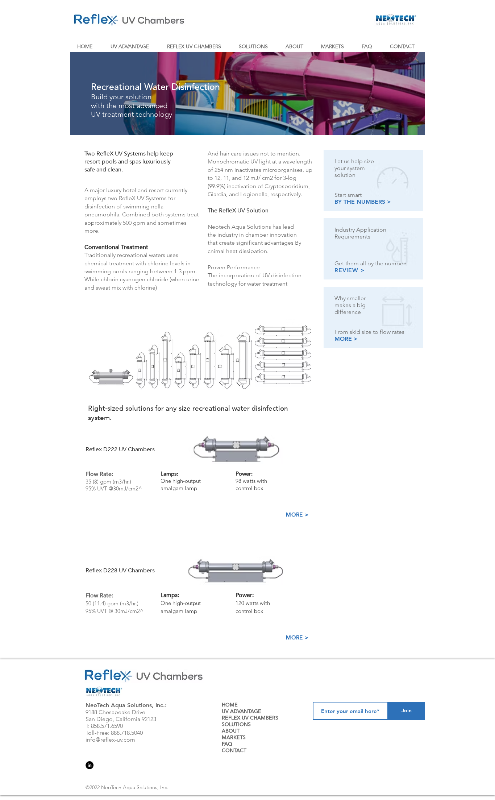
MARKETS (234, 737)
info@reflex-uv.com (110, 739)
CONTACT (234, 750)
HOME (230, 705)
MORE (294, 514)
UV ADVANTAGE (241, 711)
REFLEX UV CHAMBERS (250, 718)
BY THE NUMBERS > (362, 201)
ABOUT (231, 731)
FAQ (227, 744)
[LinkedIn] (89, 765)
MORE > (346, 338)
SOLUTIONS (236, 724)
